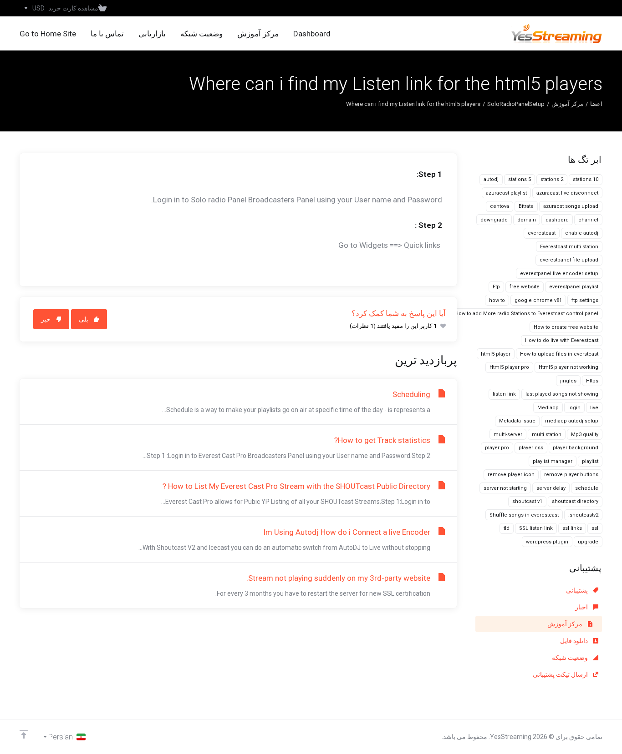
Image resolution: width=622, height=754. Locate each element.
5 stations (519, 179)
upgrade (588, 542)
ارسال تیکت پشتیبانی (561, 674)
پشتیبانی (577, 590)
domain (526, 220)
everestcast (542, 233)
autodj (491, 179)
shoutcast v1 (527, 501)
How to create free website (566, 327)
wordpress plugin (547, 542)
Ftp (496, 287)
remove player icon (511, 475)
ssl (594, 528)
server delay (551, 488)
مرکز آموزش (567, 104)
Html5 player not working (568, 367)
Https (592, 381)
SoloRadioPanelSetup (516, 104)
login (574, 408)
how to (497, 300)
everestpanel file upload (569, 260)
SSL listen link (536, 528)
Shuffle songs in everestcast (524, 515)
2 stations (551, 179)
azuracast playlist (506, 193)
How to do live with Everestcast (561, 340)
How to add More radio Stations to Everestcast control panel (526, 314)
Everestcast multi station (569, 247)
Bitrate (526, 206)
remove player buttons (571, 475)
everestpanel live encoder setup (559, 273)
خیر (46, 319)
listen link (504, 394)
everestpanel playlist (573, 287)
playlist (590, 461)
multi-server (508, 434)
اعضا (596, 104)
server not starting (505, 488)
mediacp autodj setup (571, 421)
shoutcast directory (575, 501)
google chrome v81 (538, 300)
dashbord (557, 220)
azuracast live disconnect (567, 193)
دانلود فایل (574, 640)
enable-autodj (581, 233)
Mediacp (548, 408)
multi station (546, 434)
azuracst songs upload (570, 206)
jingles (568, 381)
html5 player (495, 354)
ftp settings (584, 300)
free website (525, 287)
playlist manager (552, 461)
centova (499, 206)
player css (531, 448)
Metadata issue (517, 421)
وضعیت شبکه (570, 657)
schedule (586, 488)
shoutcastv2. (583, 515)
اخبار (582, 607)
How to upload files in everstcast (559, 354)
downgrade (494, 220)
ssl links (572, 528)
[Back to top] (23, 734)
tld (507, 528)
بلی (83, 319)
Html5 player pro (509, 367)
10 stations (585, 179)
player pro (497, 448)
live (594, 408)
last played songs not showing (561, 394)
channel (588, 220)
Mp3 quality (584, 434)
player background (575, 448)
